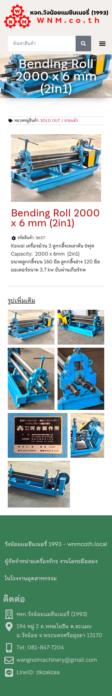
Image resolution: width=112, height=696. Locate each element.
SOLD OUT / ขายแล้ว (59, 120)
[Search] (83, 43)
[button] (102, 44)
